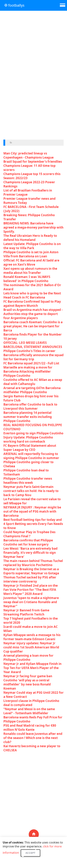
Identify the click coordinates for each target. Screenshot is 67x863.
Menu (62, 4)
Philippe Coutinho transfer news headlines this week (27, 480)
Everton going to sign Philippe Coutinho (33, 433)
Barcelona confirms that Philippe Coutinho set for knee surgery (28, 542)
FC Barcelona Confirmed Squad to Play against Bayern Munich (32, 303)
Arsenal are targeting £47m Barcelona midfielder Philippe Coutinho (32, 390)
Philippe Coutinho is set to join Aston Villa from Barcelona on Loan (30, 254)
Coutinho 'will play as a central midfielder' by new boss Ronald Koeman (27, 684)
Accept (30, 853)
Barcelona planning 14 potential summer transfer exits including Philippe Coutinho (27, 417)
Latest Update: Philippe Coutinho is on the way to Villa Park (32, 246)
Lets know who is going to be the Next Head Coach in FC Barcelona (32, 295)
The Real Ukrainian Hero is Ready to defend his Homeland (30, 238)
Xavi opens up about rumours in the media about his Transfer (30, 270)
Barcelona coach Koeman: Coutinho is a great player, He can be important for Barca (33, 326)
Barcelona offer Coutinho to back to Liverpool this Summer (30, 406)
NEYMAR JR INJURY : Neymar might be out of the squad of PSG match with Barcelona (32, 511)
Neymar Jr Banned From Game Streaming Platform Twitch (26, 612)
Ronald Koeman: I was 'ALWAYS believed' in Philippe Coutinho (26, 279)
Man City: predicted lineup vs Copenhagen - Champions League (28, 155)
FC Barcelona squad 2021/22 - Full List (31, 363)
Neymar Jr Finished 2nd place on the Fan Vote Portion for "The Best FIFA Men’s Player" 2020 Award (30, 589)
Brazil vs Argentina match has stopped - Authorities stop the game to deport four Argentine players (33, 314)
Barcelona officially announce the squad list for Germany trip (33, 357)
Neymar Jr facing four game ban (27, 676)
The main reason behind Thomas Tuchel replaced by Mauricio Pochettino (33, 563)
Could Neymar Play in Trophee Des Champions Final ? (29, 534)
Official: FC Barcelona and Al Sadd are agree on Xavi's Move (31, 262)
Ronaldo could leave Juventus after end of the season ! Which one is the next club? (32, 738)
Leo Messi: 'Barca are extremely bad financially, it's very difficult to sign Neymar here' (30, 552)
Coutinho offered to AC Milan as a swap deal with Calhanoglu (32, 382)
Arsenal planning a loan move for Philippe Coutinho (28, 657)
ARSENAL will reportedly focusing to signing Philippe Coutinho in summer (31, 456)
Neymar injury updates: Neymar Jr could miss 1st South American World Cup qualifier (31, 647)
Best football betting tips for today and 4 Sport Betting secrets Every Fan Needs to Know (33, 524)
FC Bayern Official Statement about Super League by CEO (29, 447)
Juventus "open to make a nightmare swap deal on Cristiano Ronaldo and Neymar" (31, 602)
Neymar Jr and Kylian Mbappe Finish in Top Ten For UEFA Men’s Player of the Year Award (32, 668)
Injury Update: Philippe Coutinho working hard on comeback (28, 439)
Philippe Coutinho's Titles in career (29, 351)
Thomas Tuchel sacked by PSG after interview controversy (29, 579)
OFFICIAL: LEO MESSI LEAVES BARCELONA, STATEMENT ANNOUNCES (32, 345)
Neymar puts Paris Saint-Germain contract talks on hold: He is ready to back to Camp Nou (31, 491)
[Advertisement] (33, 45)
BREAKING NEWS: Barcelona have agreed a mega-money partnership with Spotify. (33, 227)
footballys (15, 5)
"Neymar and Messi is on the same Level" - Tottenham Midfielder (29, 711)
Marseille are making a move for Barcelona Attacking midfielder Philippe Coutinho (27, 371)
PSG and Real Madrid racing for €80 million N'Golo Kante (29, 727)
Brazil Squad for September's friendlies (32, 161)
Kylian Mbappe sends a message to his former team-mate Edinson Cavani (31, 637)
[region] (33, 106)
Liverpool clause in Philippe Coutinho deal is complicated (31, 703)
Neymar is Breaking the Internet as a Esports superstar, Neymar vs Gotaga (31, 571)
